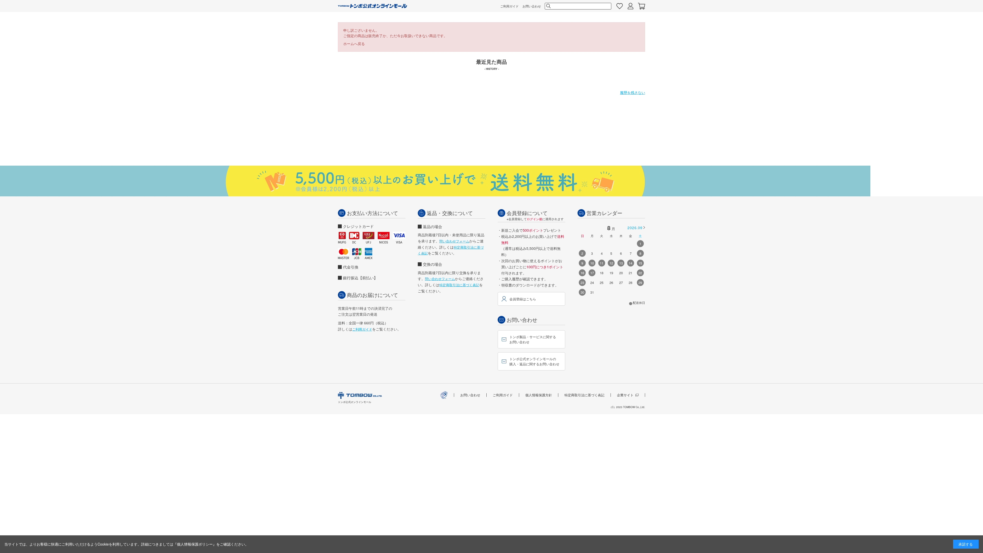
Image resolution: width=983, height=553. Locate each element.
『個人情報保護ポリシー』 (194, 544)
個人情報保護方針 (538, 394)
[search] (548, 6)
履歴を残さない (632, 92)
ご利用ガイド (509, 6)
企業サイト (625, 394)
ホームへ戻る (354, 43)
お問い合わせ (531, 6)
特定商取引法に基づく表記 (459, 284)
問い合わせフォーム (454, 241)
